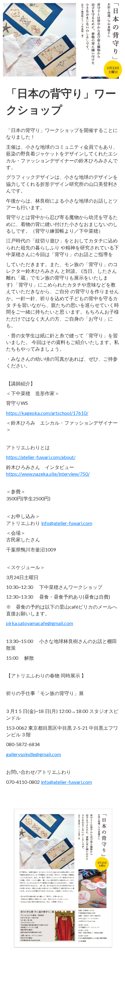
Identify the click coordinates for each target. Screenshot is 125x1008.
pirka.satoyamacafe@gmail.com (39, 623)
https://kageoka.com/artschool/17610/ (47, 413)
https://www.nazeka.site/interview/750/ (48, 474)
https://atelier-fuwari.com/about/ (41, 457)
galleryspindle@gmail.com (33, 754)
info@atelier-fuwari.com (66, 523)
